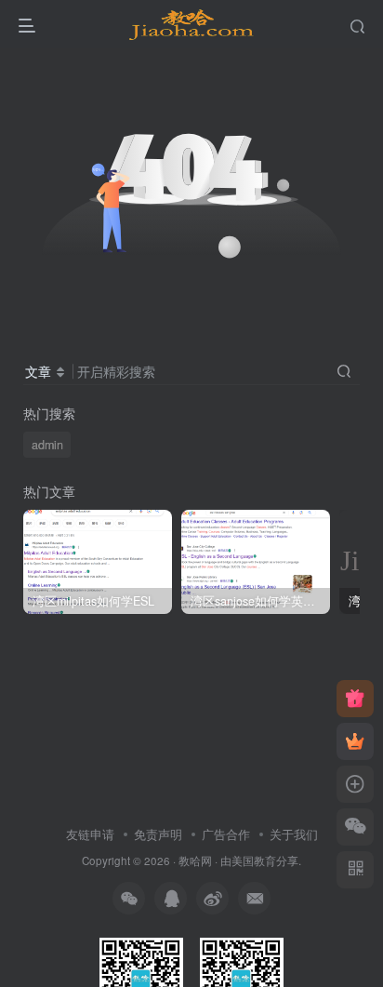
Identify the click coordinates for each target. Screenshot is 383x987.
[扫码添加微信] (355, 827)
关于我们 (294, 834)
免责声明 (158, 834)
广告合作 (226, 834)
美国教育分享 (264, 860)
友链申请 (90, 834)
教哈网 (195, 860)
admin (47, 444)
